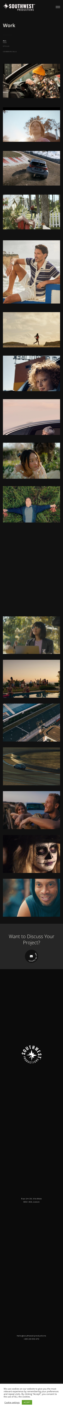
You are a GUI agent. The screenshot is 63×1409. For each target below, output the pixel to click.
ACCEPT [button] (27, 1402)
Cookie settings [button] (12, 1402)
